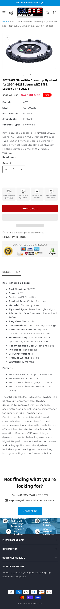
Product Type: (11, 124)
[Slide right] (37, 74)
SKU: (5, 107)
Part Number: (11, 113)
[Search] (47, 12)
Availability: (9, 119)
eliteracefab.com (34, 603)
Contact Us (30, 510)
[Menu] (4, 12)
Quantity (7, 163)
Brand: (6, 102)
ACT (25, 102)
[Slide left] (23, 74)
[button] (30, 217)
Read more (9, 157)
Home (5, 21)
